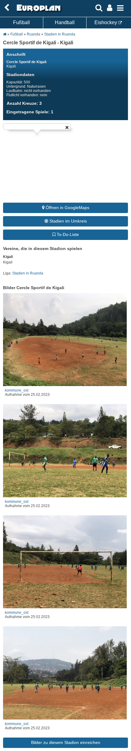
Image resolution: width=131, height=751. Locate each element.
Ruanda (33, 34)
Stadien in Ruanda (59, 34)
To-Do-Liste (67, 234)
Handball (65, 22)
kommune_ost (16, 390)
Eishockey (106, 22)
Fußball (21, 22)
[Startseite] (37, 11)
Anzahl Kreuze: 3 (24, 103)
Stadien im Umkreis (67, 221)
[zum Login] (6, 8)
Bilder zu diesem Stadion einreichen (65, 742)
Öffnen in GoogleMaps (66, 207)
